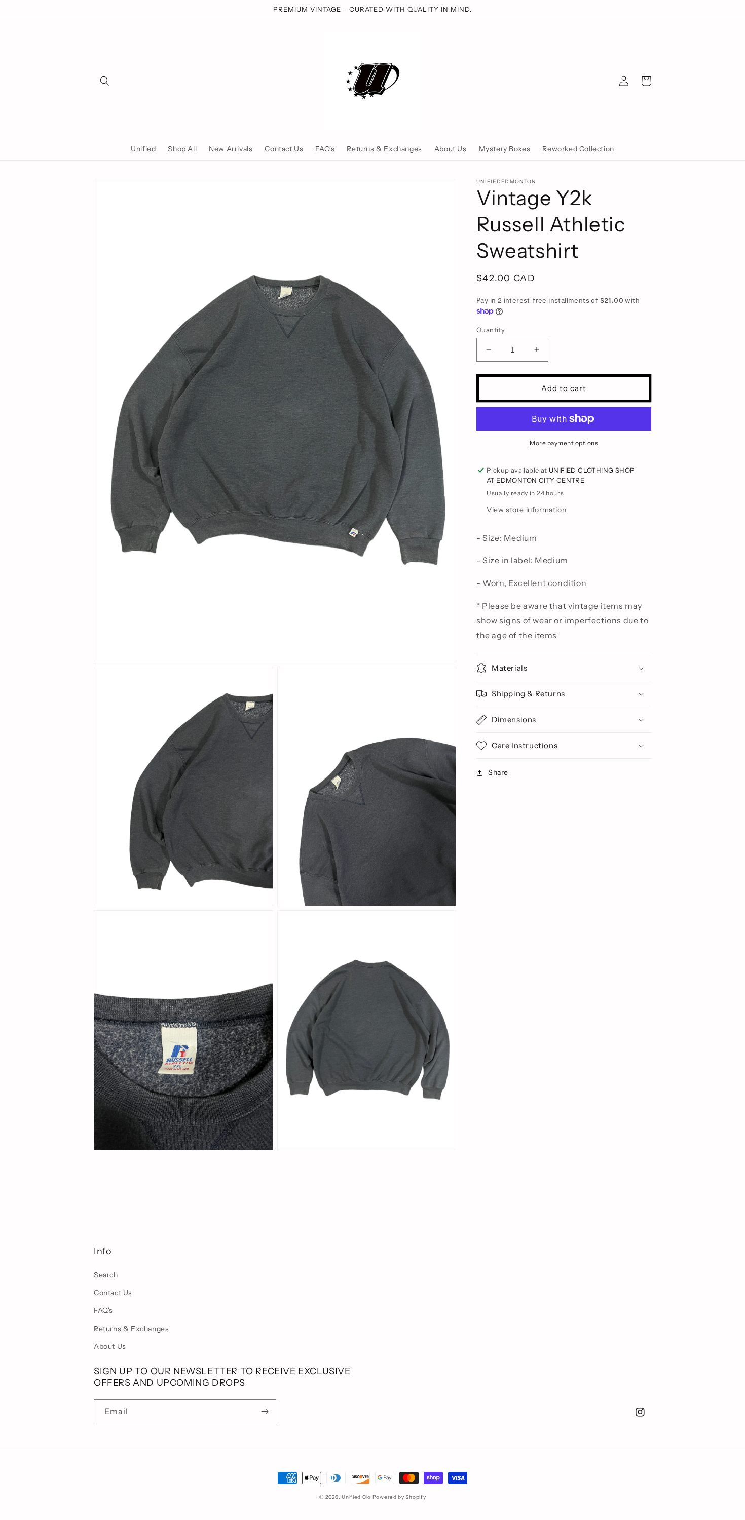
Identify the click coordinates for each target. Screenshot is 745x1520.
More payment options (564, 443)
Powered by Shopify (399, 1497)
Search (106, 1274)
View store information (526, 509)
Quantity (490, 329)
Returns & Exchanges (131, 1328)
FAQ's (103, 1310)
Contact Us (113, 1292)
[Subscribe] (264, 1411)
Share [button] (498, 772)
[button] (105, 81)
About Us (110, 1346)
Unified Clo (356, 1497)
